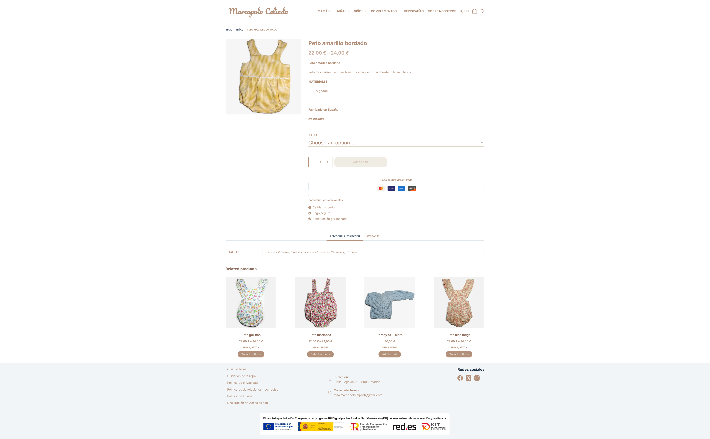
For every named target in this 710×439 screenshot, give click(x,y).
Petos (255, 347)
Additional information (345, 236)
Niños (393, 347)
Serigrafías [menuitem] (414, 11)
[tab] (345, 236)
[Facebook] (460, 378)
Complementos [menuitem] (384, 11)
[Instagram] (477, 378)
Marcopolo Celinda (258, 11)
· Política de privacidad (242, 382)
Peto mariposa (320, 335)
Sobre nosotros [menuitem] (442, 11)
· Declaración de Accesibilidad (247, 403)
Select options (251, 354)
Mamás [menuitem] (323, 11)
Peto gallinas (251, 335)
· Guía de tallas (236, 369)
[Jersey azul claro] (389, 302)
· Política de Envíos (239, 396)
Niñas (246, 347)
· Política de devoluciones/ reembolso (252, 389)
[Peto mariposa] (320, 302)
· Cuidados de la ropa (241, 376)
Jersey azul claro (390, 335)
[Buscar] (482, 11)
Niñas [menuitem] (341, 11)
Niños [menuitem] (358, 11)
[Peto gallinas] (251, 302)
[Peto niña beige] (459, 302)
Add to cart (360, 162)
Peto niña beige (459, 335)
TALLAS (314, 135)
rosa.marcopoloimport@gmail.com (358, 395)
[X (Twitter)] (468, 378)
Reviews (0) (373, 236)
